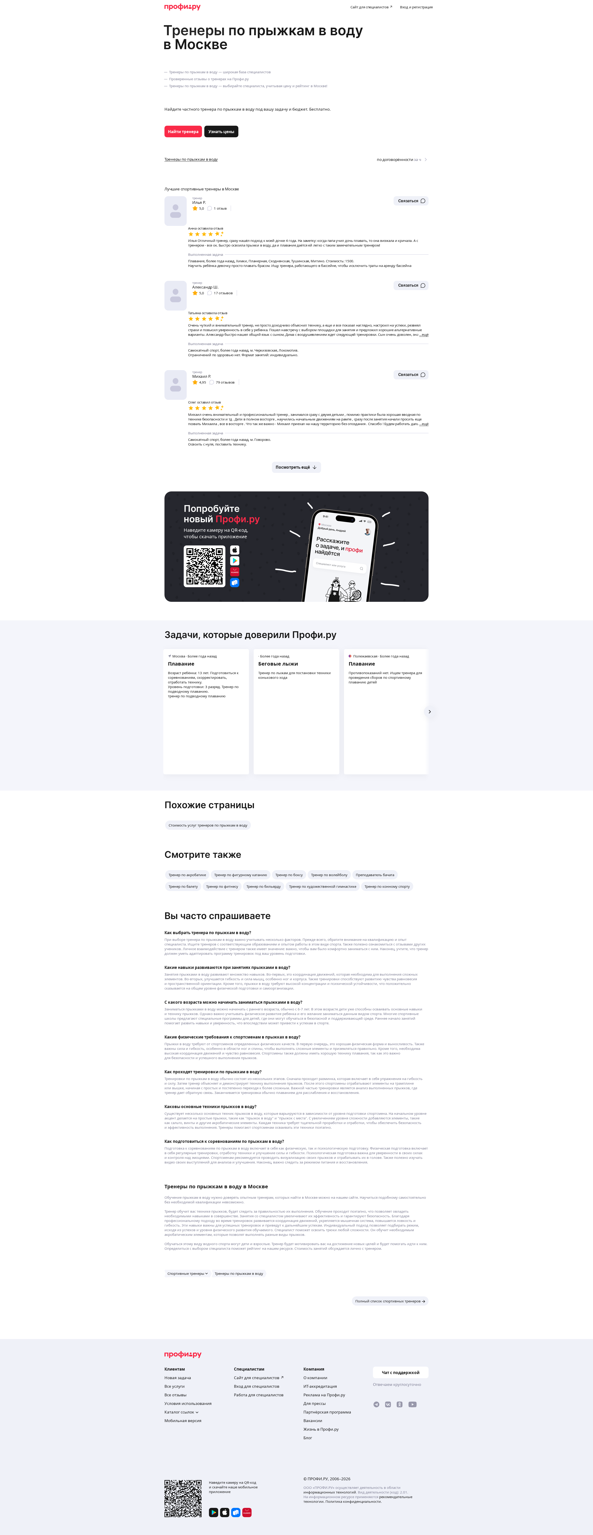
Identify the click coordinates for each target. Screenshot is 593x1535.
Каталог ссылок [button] (179, 1412)
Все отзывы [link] (175, 1394)
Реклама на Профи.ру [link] (324, 1394)
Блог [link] (307, 1437)
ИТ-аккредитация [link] (320, 1386)
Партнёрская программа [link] (327, 1412)
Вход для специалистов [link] (256, 1386)
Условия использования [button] (188, 1403)
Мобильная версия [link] (183, 1420)
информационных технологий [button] (329, 1492)
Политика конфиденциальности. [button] (353, 1501)
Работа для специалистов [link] (259, 1394)
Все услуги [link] (174, 1386)
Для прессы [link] (314, 1403)
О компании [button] (315, 1377)
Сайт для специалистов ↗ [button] (259, 1377)
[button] (411, 200)
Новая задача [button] (177, 1377)
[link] (183, 131)
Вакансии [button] (312, 1420)
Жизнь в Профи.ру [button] (321, 1429)
